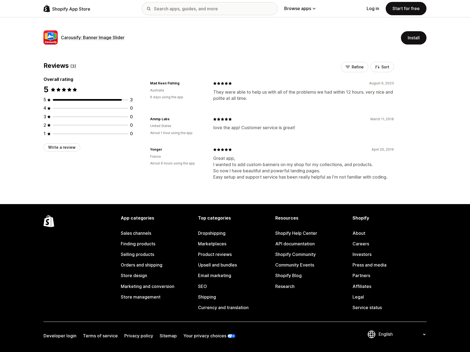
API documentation (295, 243)
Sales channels (136, 233)
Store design (134, 275)
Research (285, 286)
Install (414, 37)
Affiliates (361, 286)
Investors (362, 254)
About (358, 233)
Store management (140, 297)
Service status (367, 307)
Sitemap (168, 335)
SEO (202, 286)
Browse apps (297, 8)
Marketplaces (212, 243)
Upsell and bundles (217, 265)
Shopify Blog (288, 275)
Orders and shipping (141, 265)
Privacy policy (138, 335)
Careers (360, 243)
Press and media (369, 265)
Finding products (138, 243)
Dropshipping (211, 233)
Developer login (60, 335)
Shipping (207, 297)
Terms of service (100, 335)
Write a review (62, 147)
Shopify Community (295, 254)
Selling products (137, 254)
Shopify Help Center (296, 233)
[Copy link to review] (183, 83)
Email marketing (214, 275)
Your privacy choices (204, 335)
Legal (358, 297)
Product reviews (215, 254)
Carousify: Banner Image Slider (93, 37)
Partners (361, 275)
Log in (373, 8)
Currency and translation (223, 307)
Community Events (294, 265)
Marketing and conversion (147, 286)
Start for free (406, 8)
